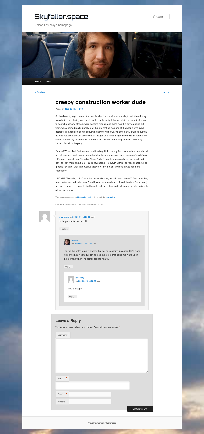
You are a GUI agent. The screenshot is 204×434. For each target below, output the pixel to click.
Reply (64, 228)
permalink (110, 197)
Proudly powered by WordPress (102, 422)
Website (61, 401)
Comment (63, 334)
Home (38, 81)
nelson (75, 240)
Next (166, 92)
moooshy (80, 277)
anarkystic (64, 216)
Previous (39, 92)
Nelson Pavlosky (85, 197)
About (48, 81)
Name (62, 378)
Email (62, 394)
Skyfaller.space (61, 16)
